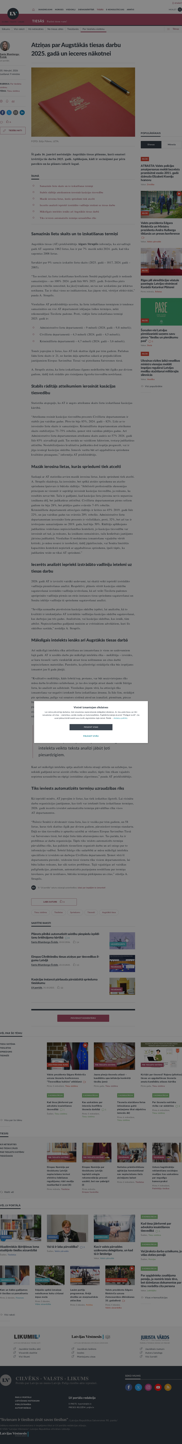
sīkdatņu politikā (120, 718)
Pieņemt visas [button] (91, 727)
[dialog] (91, 722)
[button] (91, 736)
